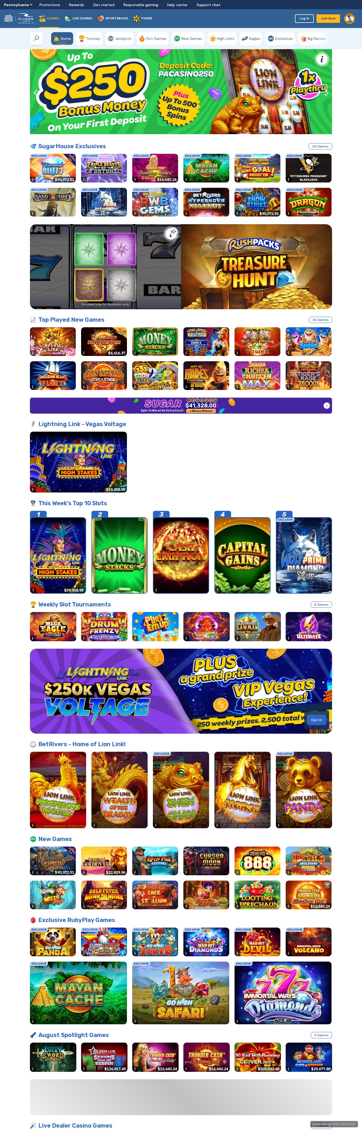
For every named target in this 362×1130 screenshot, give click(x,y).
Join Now (328, 18)
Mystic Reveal (302, 1097)
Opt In (316, 719)
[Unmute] (173, 231)
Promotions (49, 4)
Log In (304, 18)
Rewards (76, 4)
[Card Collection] (181, 266)
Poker (146, 18)
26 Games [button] (320, 320)
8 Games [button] (321, 604)
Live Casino (82, 18)
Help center (177, 4)
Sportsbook (116, 18)
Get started (103, 4)
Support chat (208, 4)
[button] (34, 91)
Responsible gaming (140, 4)
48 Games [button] (320, 146)
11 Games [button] (321, 1035)
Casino (53, 18)
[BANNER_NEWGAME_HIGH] (181, 691)
